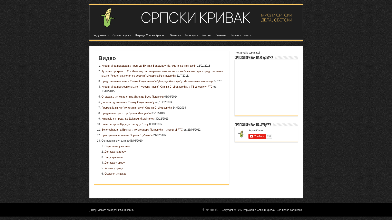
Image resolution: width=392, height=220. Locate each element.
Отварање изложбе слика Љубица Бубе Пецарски (132, 96)
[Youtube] (212, 209)
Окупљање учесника (117, 146)
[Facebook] (203, 209)
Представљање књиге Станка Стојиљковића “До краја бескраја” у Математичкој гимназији (157, 81)
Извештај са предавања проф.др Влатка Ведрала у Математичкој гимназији (148, 65)
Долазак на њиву (115, 151)
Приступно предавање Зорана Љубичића (127, 135)
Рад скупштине (114, 157)
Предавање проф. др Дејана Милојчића (126, 113)
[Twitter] (207, 209)
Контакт (206, 35)
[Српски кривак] (196, 18)
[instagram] (216, 209)
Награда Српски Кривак (149, 35)
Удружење (100, 35)
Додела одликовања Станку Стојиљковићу (128, 102)
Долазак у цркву (115, 162)
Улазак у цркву (114, 168)
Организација (120, 35)
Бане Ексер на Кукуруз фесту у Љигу (124, 124)
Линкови (220, 35)
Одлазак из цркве (115, 173)
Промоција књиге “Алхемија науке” (136, 107)
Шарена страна (239, 35)
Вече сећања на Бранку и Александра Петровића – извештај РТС (142, 129)
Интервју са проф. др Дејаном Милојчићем (128, 118)
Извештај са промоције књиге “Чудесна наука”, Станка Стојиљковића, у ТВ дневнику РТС (157, 86)
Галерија (190, 35)
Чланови (175, 35)
